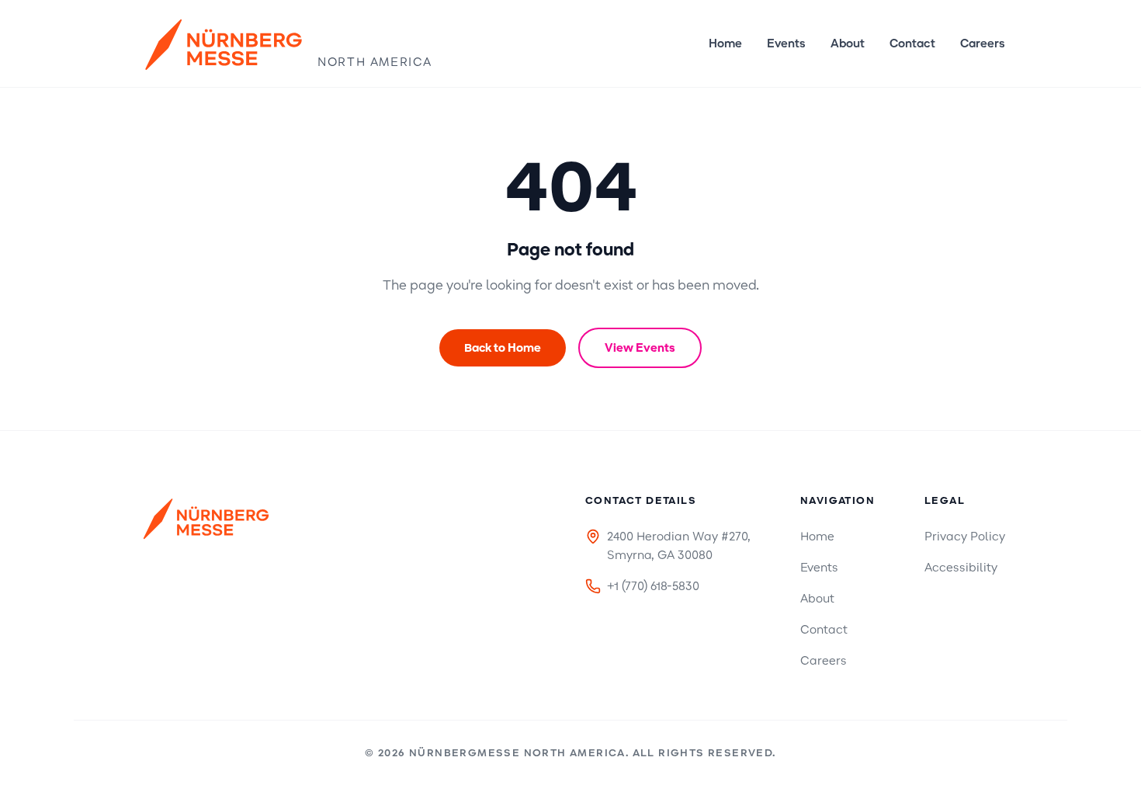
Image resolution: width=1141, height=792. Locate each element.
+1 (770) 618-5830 (653, 586)
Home (725, 43)
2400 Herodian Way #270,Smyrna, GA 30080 (679, 546)
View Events (640, 348)
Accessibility (960, 567)
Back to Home (502, 348)
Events (786, 43)
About (848, 43)
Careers (982, 43)
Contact (912, 43)
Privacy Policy (964, 536)
